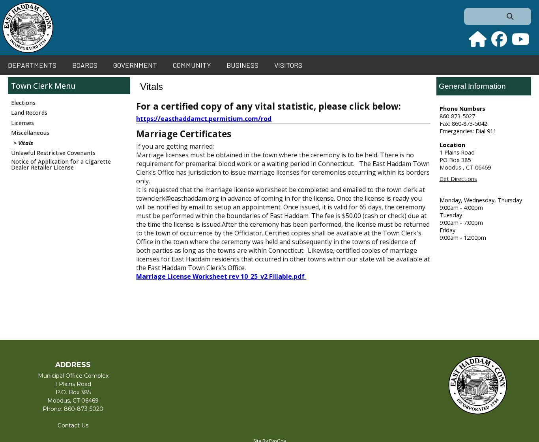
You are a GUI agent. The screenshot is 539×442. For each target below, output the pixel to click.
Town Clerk (31, 85)
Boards (84, 65)
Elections (23, 102)
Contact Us (73, 425)
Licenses (22, 123)
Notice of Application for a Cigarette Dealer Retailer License (61, 164)
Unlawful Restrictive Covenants (53, 153)
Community (192, 65)
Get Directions (458, 179)
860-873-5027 (457, 116)
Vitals (25, 143)
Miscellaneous (30, 132)
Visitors (288, 65)
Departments (32, 65)
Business (242, 65)
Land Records (29, 112)
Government (135, 65)
